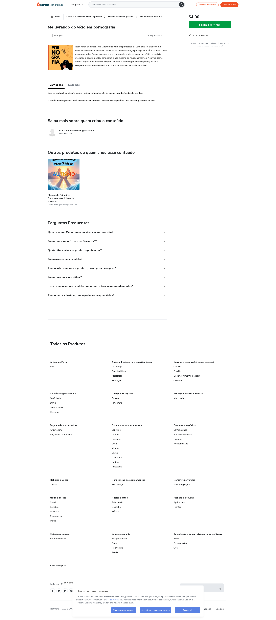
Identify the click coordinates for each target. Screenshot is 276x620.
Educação (116, 439)
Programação (180, 543)
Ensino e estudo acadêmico (127, 425)
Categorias (75, 4)
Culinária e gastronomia (63, 393)
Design (115, 398)
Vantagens (56, 85)
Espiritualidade (119, 371)
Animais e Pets (58, 362)
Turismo (54, 484)
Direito (115, 434)
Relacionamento (58, 538)
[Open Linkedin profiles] (65, 591)
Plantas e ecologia (184, 497)
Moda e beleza (58, 497)
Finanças (178, 439)
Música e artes (120, 497)
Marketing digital (182, 484)
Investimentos (181, 443)
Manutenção (118, 484)
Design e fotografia (122, 393)
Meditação (117, 375)
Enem (114, 443)
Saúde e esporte (121, 534)
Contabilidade (180, 429)
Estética (54, 507)
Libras (115, 453)
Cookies (220, 609)
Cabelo (53, 502)
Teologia (116, 380)
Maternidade (180, 398)
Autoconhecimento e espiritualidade (132, 362)
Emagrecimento (120, 538)
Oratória (178, 380)
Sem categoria (58, 565)
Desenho (116, 507)
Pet (52, 366)
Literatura (117, 457)
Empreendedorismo (183, 434)
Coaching (178, 371)
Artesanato (117, 502)
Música (115, 511)
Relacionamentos (60, 534)
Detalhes (74, 85)
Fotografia (117, 402)
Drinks (53, 402)
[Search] (181, 4)
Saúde (115, 552)
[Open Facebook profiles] (53, 591)
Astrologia (117, 366)
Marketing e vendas (184, 480)
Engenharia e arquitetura (63, 425)
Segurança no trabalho (61, 434)
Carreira (177, 366)
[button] (104, 232)
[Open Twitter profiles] (59, 591)
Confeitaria (55, 398)
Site (176, 547)
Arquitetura (56, 429)
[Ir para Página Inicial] (51, 4)
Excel (176, 538)
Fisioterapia (117, 547)
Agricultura (179, 502)
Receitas (54, 412)
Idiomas (115, 448)
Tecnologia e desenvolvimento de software (198, 534)
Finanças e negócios (185, 425)
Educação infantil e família (188, 393)
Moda (53, 520)
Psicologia (117, 466)
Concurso (116, 429)
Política (115, 462)
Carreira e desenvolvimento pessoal (194, 362)
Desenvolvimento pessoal (187, 375)
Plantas (177, 507)
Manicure (54, 511)
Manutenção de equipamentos (128, 480)
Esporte (116, 543)
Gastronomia (56, 407)
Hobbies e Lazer (59, 480)
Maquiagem (56, 516)
